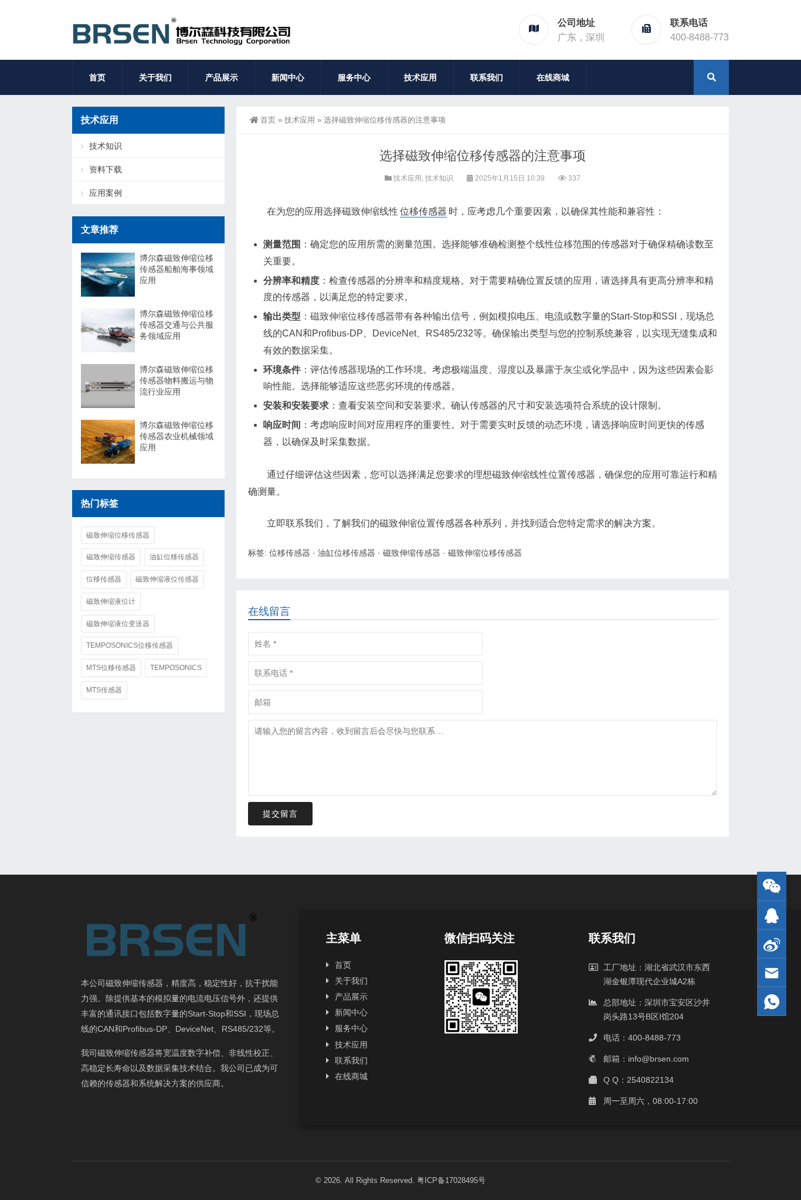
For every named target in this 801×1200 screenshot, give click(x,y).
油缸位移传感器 (346, 552)
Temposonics (176, 668)
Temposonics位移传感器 (129, 645)
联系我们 (486, 77)
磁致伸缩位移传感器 (352, 316)
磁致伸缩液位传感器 (167, 579)
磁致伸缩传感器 (411, 552)
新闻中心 (287, 77)
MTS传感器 (104, 690)
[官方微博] (771, 944)
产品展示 (221, 77)
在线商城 (553, 77)
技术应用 (420, 77)
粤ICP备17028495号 (451, 1180)
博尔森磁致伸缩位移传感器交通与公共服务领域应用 (176, 325)
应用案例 (105, 193)
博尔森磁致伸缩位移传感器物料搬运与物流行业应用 (176, 380)
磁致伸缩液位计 (110, 601)
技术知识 (439, 178)
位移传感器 (423, 211)
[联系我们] (771, 915)
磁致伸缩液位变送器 (118, 624)
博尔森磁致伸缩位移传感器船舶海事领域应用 (176, 269)
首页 (97, 77)
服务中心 (354, 77)
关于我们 (155, 77)
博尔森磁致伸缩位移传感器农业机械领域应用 (176, 436)
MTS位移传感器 (111, 668)
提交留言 (280, 813)
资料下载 (105, 169)
